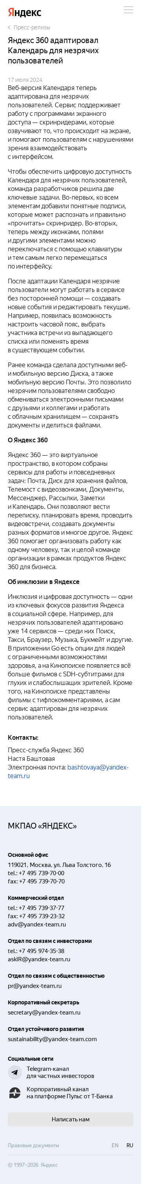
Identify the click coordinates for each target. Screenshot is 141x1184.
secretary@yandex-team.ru (44, 1012)
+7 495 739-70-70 (42, 881)
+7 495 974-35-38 (41, 951)
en (115, 1145)
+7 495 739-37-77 (41, 908)
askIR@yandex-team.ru (39, 959)
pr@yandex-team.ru (34, 985)
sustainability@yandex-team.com (52, 1039)
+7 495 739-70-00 (41, 873)
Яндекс (25, 13)
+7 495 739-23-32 (42, 916)
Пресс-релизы (32, 27)
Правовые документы (33, 1145)
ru (130, 1145)
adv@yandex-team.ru (37, 924)
